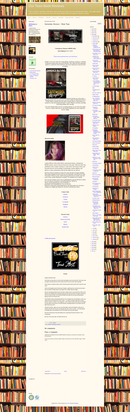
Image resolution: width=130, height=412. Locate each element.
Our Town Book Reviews (46, 6)
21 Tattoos (94, 76)
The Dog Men (95, 186)
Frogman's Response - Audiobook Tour (96, 46)
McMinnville (94, 114)
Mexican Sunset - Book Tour (96, 69)
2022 (93, 241)
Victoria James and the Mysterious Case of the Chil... (96, 50)
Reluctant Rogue (96, 176)
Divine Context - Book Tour (95, 66)
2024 (93, 32)
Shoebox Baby (95, 146)
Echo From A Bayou (96, 174)
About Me (48, 17)
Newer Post (47, 371)
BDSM (49, 324)
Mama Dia (94, 161)
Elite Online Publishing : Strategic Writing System (96, 131)
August (94, 43)
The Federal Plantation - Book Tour (96, 111)
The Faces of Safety (96, 105)
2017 (93, 251)
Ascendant (94, 181)
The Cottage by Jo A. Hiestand (96, 184)
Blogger (76, 403)
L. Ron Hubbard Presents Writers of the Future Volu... (96, 82)
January (94, 239)
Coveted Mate (95, 165)
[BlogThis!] (51, 322)
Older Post (83, 371)
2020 (93, 245)
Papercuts (94, 173)
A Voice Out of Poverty (95, 167)
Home (29, 17)
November (95, 38)
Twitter (65, 199)
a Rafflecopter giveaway (50, 238)
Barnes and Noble (69, 17)
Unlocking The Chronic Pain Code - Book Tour (96, 57)
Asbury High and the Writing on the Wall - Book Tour (96, 219)
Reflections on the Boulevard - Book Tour (96, 158)
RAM (93, 87)
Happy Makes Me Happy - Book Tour (96, 154)
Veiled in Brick (95, 94)
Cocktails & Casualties (95, 108)
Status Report (95, 213)
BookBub (78, 17)
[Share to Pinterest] (55, 322)
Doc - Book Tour (95, 74)
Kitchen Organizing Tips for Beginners (96, 192)
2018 (93, 249)
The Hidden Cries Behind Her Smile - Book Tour (96, 207)
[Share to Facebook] (54, 322)
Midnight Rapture (96, 200)
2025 (93, 30)
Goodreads (61, 17)
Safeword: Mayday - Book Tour (96, 103)
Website (65, 194)
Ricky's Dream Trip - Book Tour (96, 151)
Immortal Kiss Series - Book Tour (96, 170)
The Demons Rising (96, 141)
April (94, 234)
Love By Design (95, 86)
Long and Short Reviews (35, 70)
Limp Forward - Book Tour (95, 78)
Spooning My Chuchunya (95, 179)
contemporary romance (55, 324)
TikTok (65, 207)
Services (34, 17)
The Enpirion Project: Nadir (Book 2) (95, 117)
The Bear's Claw (95, 198)
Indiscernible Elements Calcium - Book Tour (96, 195)
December (95, 36)
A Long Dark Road (96, 120)
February (95, 237)
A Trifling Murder (95, 96)
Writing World (33, 72)
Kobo (65, 222)
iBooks (65, 224)
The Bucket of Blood (96, 163)
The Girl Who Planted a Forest (96, 61)
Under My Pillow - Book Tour (96, 72)
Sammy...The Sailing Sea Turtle (96, 215)
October (94, 39)
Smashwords (65, 227)
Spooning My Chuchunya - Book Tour (95, 203)
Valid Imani (94, 144)
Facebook (65, 197)
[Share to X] (52, 322)
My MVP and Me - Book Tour (96, 123)
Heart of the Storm (96, 142)
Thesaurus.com (33, 78)
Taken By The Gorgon (95, 189)
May (94, 232)
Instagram (65, 204)
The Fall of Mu (95, 148)
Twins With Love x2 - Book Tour (96, 54)
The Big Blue (95, 128)
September (95, 41)
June (94, 230)
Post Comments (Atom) (56, 373)
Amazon (54, 17)
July (94, 228)
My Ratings (41, 17)
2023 (93, 34)
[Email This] (50, 322)
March (94, 235)
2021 (93, 243)
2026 (93, 29)
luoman (67, 403)
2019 (93, 247)
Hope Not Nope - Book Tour (96, 139)
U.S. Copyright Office (34, 74)
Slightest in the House (95, 126)
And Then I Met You (96, 92)
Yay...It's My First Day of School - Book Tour (96, 99)
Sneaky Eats (95, 63)
